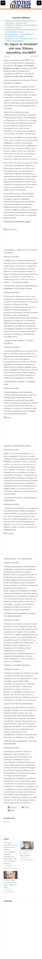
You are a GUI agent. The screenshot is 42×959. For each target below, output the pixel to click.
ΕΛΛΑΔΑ (7, 56)
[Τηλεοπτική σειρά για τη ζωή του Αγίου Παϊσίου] (27, 845)
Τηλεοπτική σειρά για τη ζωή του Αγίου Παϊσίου (26, 853)
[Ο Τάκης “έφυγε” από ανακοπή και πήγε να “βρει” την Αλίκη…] (11, 875)
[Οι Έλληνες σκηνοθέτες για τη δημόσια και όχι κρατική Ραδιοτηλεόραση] (12, 855)
